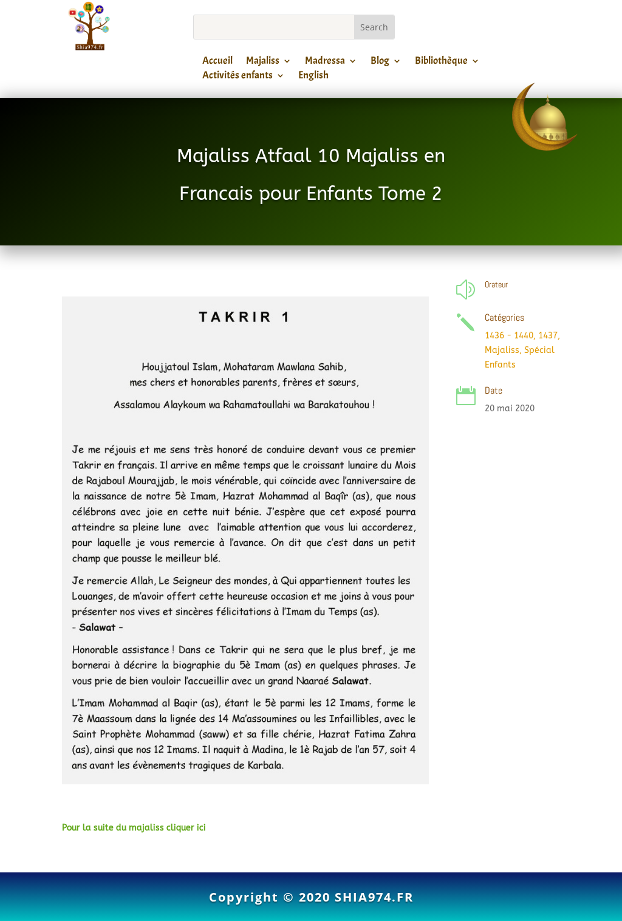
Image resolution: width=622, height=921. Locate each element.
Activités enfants (237, 77)
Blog (380, 62)
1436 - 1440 (509, 335)
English (313, 77)
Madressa (325, 62)
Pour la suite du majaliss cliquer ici (134, 828)
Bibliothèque (441, 62)
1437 (548, 335)
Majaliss (262, 62)
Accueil (217, 62)
